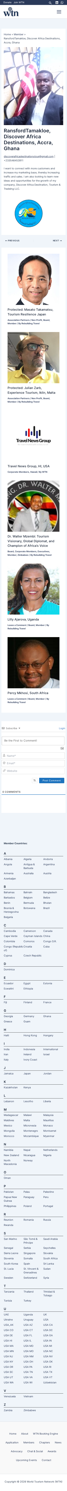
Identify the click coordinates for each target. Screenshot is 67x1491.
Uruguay (28, 1319)
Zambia (8, 1410)
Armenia (8, 873)
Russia (47, 1219)
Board (46, 320)
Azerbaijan (10, 878)
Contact (46, 1460)
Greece (8, 1021)
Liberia (47, 1101)
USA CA (48, 1324)
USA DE (8, 1335)
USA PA (28, 1366)
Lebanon (9, 1101)
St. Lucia (9, 1268)
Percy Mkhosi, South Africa (28, 693)
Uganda (28, 1314)
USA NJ (8, 1356)
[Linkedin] (56, 2)
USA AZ (28, 1324)
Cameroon (30, 931)
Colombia (9, 941)
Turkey (27, 1300)
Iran (6, 1054)
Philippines (10, 1206)
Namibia (8, 1150)
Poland (28, 1206)
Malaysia (48, 1115)
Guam (27, 1021)
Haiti (6, 1035)
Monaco (48, 1125)
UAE (6, 1314)
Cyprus (8, 955)
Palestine (48, 1191)
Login (61, 728)
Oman (7, 1177)
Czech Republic (33, 955)
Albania (8, 859)
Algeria (27, 859)
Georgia (8, 1016)
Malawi (28, 1115)
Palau (27, 1191)
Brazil (46, 908)
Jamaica (8, 1073)
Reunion (8, 1219)
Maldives (9, 1120)
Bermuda (29, 902)
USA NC (48, 1351)
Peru (45, 1197)
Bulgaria (8, 917)
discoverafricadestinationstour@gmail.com (29, 156)
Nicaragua (29, 1155)
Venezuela (10, 1396)
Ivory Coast (30, 1059)
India (6, 1049)
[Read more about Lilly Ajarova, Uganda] (33, 588)
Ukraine (8, 1319)
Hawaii (33, 472)
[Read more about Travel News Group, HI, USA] (33, 435)
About (24, 1433)
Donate (7, 2)
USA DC (48, 1330)
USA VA (28, 1377)
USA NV (48, 1356)
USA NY (8, 1361)
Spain (27, 1263)
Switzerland (30, 1277)
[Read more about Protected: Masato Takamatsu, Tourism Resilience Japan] (33, 279)
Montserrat (49, 1130)
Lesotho (28, 1101)
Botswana (29, 908)
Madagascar (11, 1115)
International (50, 1049)
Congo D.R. (50, 941)
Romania (29, 1219)
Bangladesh (50, 892)
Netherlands (50, 1150)
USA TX (47, 1372)
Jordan (47, 1073)
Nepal (27, 1150)
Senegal (8, 1247)
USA (45, 1319)
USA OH (28, 1361)
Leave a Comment (17, 625)
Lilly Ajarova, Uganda (23, 619)
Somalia (28, 1258)
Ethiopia (28, 988)
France (47, 1002)
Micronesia (30, 1125)
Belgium (28, 897)
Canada (47, 931)
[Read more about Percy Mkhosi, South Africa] (33, 662)
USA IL (27, 1340)
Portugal (48, 1206)
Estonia (47, 983)
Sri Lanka (48, 1263)
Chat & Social (35, 1451)
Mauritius (48, 1120)
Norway (28, 1160)
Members (28, 1442)
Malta (27, 1120)
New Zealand (11, 1155)
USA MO (29, 1351)
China (46, 936)
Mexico (8, 1125)
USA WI (28, 1382)
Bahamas (9, 892)
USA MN (9, 1351)
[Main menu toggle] (59, 11)
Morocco (9, 1136)
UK (45, 1314)
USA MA (9, 1345)
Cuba (46, 946)
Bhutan (47, 902)
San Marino (10, 1238)
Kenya (27, 1087)
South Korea (11, 1263)
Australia (29, 873)
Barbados (9, 897)
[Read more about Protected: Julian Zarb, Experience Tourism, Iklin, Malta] (33, 357)
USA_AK (9, 1324)
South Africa (50, 1258)
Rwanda (8, 1225)
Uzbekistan (50, 1382)
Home (12, 1433)
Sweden (8, 1277)
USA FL (28, 1335)
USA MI (47, 1345)
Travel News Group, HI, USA (29, 466)
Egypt (27, 983)
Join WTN (19, 2)
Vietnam (28, 1396)
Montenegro (31, 1130)
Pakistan (9, 1191)
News (58, 1442)
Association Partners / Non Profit (25, 320)
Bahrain (28, 892)
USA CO (8, 1330)
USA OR (8, 1366)
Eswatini (9, 988)
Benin (7, 902)
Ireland (27, 1054)
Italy (6, 1059)
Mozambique (31, 1136)
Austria (47, 873)
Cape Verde (10, 936)
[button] (50, 2)
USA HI (8, 1340)
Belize (46, 897)
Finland (28, 1002)
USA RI (47, 1366)
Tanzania (9, 1291)
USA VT (47, 1377)
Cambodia (10, 931)
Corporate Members (18, 472)
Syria (46, 1277)
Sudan (47, 1268)
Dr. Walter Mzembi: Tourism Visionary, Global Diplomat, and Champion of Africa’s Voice (31, 540)
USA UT (8, 1377)
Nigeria (47, 1155)
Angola (8, 864)
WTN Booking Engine (45, 1433)
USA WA (9, 1382)
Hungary (48, 1035)
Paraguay (29, 1197)
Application (12, 1442)
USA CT (28, 1330)
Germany (29, 1016)
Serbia (27, 1247)
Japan (27, 1073)
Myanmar (48, 1136)
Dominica (9, 969)
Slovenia (9, 1258)
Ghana (47, 1016)
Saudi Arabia (50, 1238)
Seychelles (49, 1247)
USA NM (29, 1356)
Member (12, 323)
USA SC (8, 1372)
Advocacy (17, 1451)
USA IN (47, 1340)
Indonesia (29, 1049)
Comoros (29, 941)
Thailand (29, 1291)
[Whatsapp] (62, 2)
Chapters (44, 1442)
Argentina (49, 864)
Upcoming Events (26, 1460)
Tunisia (8, 1300)
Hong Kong (30, 1035)
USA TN (28, 1372)
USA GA (48, 1335)
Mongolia (9, 1130)
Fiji (5, 1002)
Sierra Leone (11, 1253)
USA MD (28, 1345)
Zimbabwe (23, 555)
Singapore (29, 1253)
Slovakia (48, 1253)
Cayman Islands (33, 936)
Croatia (28, 946)
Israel (46, 1054)
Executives (43, 551)
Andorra (48, 859)
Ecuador (8, 983)
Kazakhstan (11, 1087)
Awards (52, 1451)
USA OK (48, 1361)
